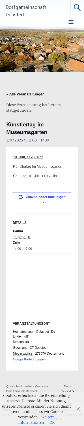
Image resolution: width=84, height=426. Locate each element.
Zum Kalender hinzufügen (46, 196)
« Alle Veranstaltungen (25, 94)
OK (52, 422)
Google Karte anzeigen (29, 359)
